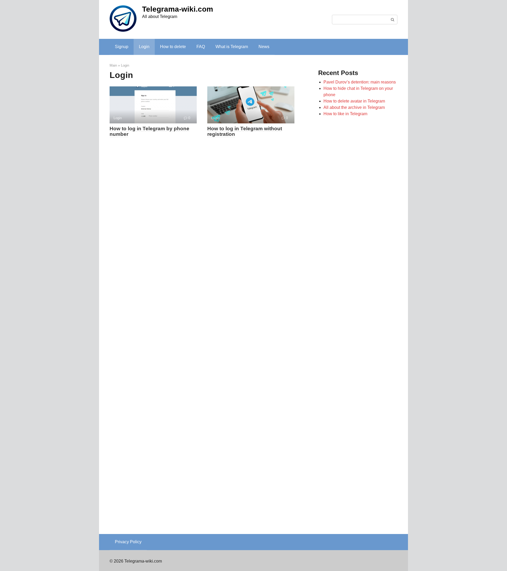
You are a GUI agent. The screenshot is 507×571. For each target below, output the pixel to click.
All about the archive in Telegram (354, 107)
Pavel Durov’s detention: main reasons (359, 82)
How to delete (173, 46)
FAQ (200, 46)
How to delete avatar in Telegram (354, 101)
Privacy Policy (128, 542)
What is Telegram (231, 46)
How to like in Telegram (345, 114)
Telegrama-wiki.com (177, 9)
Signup (121, 46)
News (264, 46)
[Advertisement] (357, 321)
